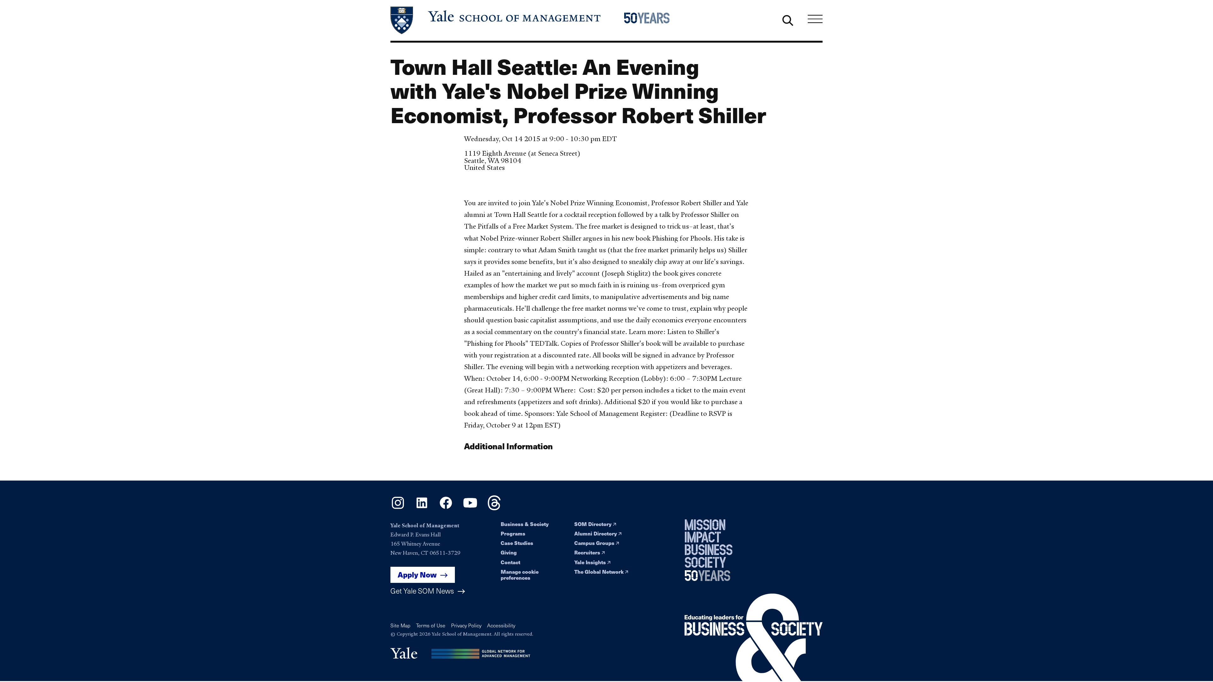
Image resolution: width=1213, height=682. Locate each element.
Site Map (400, 625)
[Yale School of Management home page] (496, 20)
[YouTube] (470, 508)
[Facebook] (445, 508)
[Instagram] (397, 508)
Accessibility (501, 625)
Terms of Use (430, 625)
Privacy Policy (466, 625)
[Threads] (494, 508)
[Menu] (815, 18)
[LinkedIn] (421, 508)
